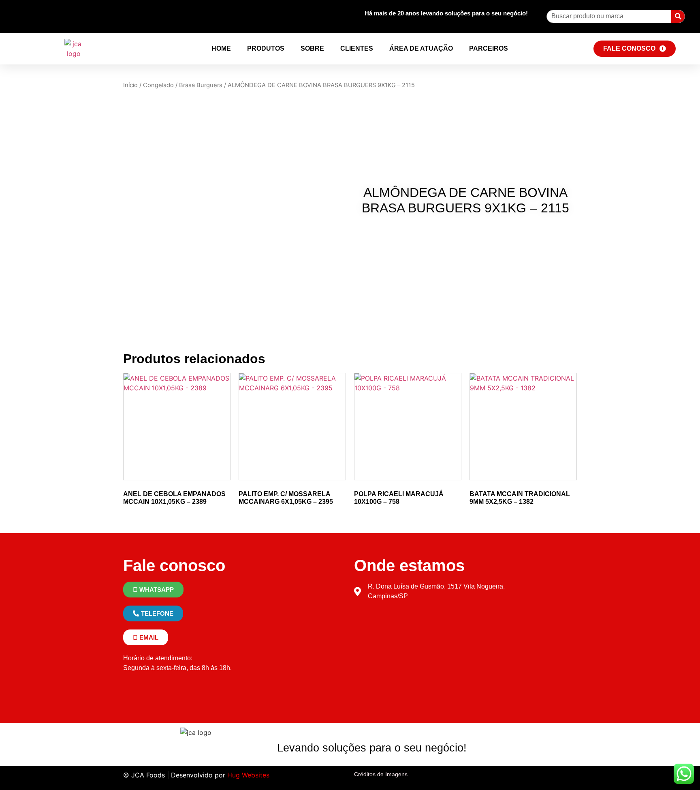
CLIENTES (356, 48)
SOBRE (312, 48)
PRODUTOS (265, 48)
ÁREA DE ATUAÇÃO (421, 48)
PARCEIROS (488, 48)
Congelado (158, 85)
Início (130, 85)
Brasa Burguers (200, 85)
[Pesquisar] (678, 16)
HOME (221, 48)
